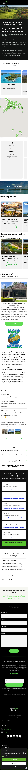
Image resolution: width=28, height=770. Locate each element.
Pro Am (18, 238)
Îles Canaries (6, 523)
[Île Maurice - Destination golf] (11, 76)
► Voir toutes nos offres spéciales (8, 199)
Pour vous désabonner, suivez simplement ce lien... (14, 694)
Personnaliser (14, 766)
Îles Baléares (6, 532)
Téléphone (3, 626)
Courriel (3, 619)
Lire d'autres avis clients (14, 439)
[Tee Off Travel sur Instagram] (20, 736)
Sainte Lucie (11, 157)
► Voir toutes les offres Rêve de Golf (9, 276)
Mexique (11, 147)
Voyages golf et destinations (10, 595)
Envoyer (14, 650)
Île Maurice (11, 85)
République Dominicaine (12, 156)
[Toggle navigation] (26, 2)
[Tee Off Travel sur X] (8, 736)
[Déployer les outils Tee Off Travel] (26, 768)
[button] (14, 450)
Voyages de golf (11, 28)
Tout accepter (14, 759)
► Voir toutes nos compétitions (8, 238)
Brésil (12, 143)
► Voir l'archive (14, 673)
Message (3, 633)
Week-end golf (16, 598)
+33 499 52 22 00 (7, 729)
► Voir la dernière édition (14, 672)
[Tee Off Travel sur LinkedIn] (17, 736)
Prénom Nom (4, 612)
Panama (11, 148)
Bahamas (12, 152)
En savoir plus (14, 190)
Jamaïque (12, 154)
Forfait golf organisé (12, 596)
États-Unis (11, 145)
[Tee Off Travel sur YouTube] (14, 736)
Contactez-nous (11, 227)
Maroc (5, 503)
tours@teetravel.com (8, 732)
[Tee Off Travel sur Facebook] (11, 736)
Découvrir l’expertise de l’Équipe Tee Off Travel (14, 543)
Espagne (5, 494)
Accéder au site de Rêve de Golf (14, 323)
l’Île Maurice (16, 356)
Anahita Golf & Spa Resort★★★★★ (10, 86)
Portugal (5, 484)
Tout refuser (14, 763)
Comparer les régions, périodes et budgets (13, 489)
